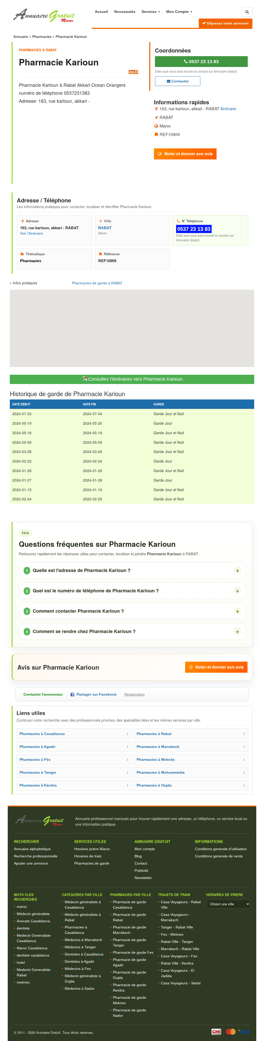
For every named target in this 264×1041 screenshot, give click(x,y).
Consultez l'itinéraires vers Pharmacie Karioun (135, 379)
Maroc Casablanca (32, 948)
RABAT (105, 228)
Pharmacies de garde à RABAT (97, 283)
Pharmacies (42, 37)
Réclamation (134, 694)
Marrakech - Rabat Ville (180, 949)
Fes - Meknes (172, 934)
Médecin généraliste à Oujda (83, 978)
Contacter (179, 81)
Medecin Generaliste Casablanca (34, 938)
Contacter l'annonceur (43, 694)
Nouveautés (124, 12)
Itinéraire (228, 109)
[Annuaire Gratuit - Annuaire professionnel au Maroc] (42, 820)
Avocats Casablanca (33, 921)
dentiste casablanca (33, 955)
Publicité (141, 870)
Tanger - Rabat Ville (177, 927)
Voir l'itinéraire (31, 233)
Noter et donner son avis (188, 154)
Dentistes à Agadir (79, 961)
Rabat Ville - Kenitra (177, 963)
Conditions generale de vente (219, 856)
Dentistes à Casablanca (84, 954)
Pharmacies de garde (91, 863)
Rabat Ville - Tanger (177, 942)
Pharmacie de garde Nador (129, 1013)
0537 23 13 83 (203, 61)
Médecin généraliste (33, 914)
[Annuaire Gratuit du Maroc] (52, 15)
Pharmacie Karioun (71, 37)
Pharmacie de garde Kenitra (129, 987)
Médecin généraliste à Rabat (83, 917)
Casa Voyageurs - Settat (181, 983)
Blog (138, 856)
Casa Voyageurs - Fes (179, 956)
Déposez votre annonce (227, 23)
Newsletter (143, 878)
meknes (23, 982)
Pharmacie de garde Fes (133, 952)
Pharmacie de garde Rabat (129, 917)
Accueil (101, 12)
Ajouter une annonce (31, 863)
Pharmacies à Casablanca (76, 930)
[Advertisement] (78, 139)
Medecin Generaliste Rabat (34, 972)
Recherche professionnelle (35, 856)
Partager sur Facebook (96, 694)
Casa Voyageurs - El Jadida (177, 973)
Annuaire (20, 37)
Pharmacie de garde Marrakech (129, 930)
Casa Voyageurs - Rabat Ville (181, 904)
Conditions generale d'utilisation (221, 849)
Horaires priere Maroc (92, 849)
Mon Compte (178, 12)
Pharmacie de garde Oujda (129, 975)
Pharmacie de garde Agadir (129, 962)
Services (150, 12)
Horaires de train (88, 856)
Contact (141, 863)
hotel (21, 962)
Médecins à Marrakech (83, 940)
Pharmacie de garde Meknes (129, 1000)
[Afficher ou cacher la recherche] (247, 11)
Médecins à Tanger (80, 947)
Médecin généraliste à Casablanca (83, 904)
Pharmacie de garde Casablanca (129, 904)
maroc (22, 907)
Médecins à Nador (80, 988)
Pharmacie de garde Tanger (129, 942)
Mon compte (145, 849)
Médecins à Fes (78, 969)
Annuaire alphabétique (32, 849)
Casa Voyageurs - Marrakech (175, 917)
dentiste (23, 928)
